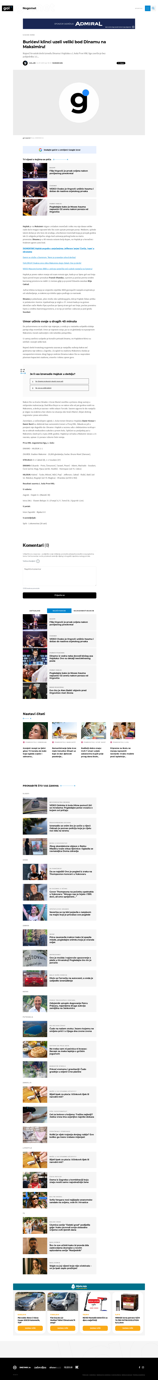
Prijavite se (60, 595)
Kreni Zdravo (77, 1368)
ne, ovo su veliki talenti (76, 374)
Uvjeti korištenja (116, 1375)
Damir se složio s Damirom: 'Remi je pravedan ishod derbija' (49, 257)
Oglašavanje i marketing (104, 1375)
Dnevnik (25, 1368)
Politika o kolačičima (139, 1375)
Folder (68, 1368)
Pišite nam (85, 1375)
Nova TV (15, 1368)
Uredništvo (92, 1375)
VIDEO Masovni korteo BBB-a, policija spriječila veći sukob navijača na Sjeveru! (57, 268)
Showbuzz (55, 1368)
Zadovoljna (40, 1368)
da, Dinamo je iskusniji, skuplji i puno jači (81, 367)
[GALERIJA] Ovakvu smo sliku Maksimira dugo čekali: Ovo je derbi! (52, 263)
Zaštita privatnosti (127, 1375)
